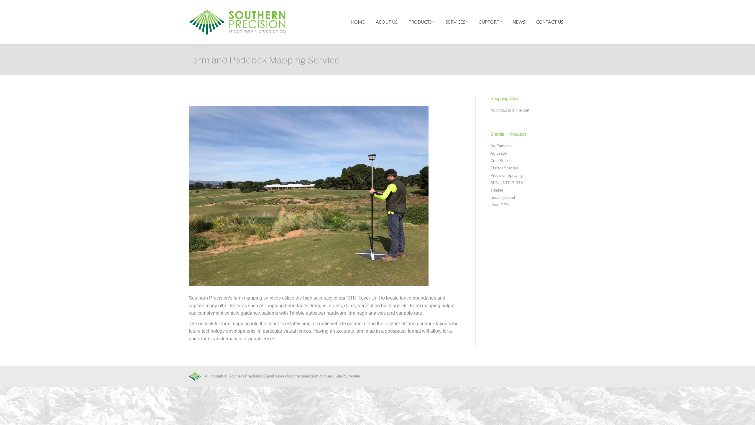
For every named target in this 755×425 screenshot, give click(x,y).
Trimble (496, 190)
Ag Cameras (501, 146)
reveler (354, 376)
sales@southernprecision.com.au (303, 376)
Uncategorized (502, 197)
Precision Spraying (506, 175)
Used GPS (499, 205)
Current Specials (504, 168)
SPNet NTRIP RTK (506, 183)
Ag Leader (499, 153)
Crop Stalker (501, 160)
